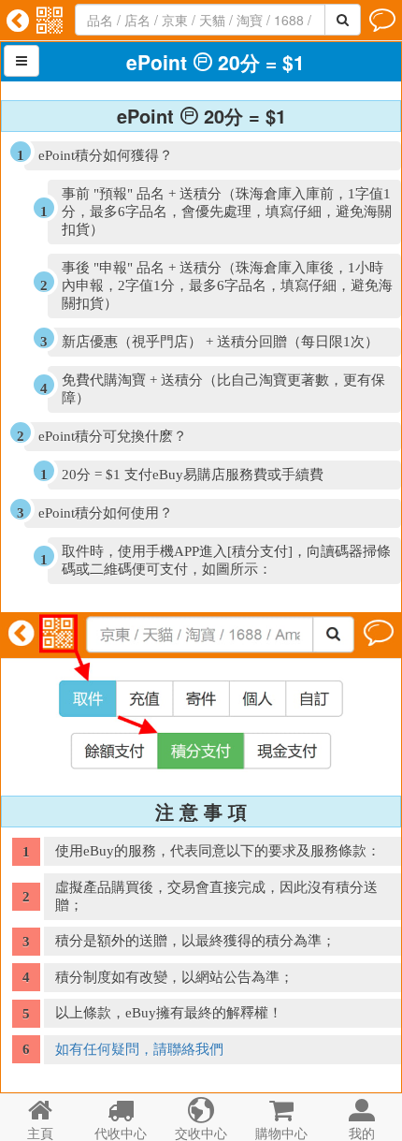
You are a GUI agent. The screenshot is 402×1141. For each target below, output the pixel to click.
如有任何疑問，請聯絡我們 (139, 1049)
